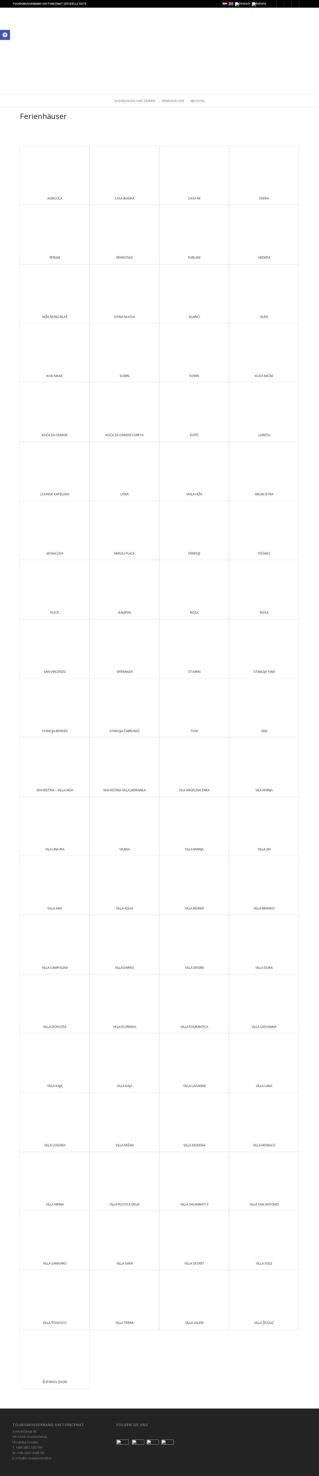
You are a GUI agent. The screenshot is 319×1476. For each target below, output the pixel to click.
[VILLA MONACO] (264, 1115)
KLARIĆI (194, 316)
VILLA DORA (264, 967)
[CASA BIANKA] (124, 169)
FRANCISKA (124, 257)
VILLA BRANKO (264, 908)
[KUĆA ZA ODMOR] (54, 405)
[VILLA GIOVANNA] (264, 997)
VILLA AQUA (124, 908)
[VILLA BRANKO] (264, 878)
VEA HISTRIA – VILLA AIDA (54, 790)
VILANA (124, 849)
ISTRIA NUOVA (124, 316)
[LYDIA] (124, 464)
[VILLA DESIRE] (194, 938)
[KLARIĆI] (194, 287)
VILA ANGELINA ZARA (194, 790)
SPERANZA (125, 671)
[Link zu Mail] (303, 3)
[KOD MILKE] (54, 346)
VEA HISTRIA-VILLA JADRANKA (124, 790)
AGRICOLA (54, 198)
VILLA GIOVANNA (264, 1026)
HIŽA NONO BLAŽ (54, 316)
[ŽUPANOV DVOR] (54, 1352)
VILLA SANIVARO (55, 1263)
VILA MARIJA (264, 790)
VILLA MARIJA (194, 849)
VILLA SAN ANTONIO (264, 1204)
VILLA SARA (124, 1263)
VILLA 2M (264, 849)
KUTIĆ (194, 435)
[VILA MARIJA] (264, 760)
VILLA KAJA (54, 1085)
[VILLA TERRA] (124, 1293)
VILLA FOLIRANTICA (194, 1026)
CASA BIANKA (124, 198)
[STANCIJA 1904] (264, 642)
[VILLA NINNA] (54, 1174)
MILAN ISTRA (264, 494)
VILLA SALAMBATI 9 (194, 1204)
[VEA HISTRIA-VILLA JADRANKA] (124, 760)
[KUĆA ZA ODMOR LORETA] (124, 405)
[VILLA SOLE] (264, 1234)
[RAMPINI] (124, 583)
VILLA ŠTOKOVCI (55, 1322)
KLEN (264, 316)
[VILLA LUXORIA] (54, 1115)
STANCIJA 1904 (264, 671)
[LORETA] (264, 405)
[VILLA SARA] (124, 1234)
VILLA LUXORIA (55, 1145)
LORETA (264, 435)
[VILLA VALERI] (194, 1293)
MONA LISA (55, 553)
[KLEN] (264, 287)
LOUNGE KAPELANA (54, 494)
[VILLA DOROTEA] (54, 997)
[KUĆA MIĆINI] (264, 346)
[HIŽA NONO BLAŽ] (54, 287)
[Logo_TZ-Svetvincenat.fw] (32, 18)
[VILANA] (124, 819)
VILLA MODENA (194, 1145)
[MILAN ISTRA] (264, 464)
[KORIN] (124, 346)
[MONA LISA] (54, 524)
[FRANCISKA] (124, 228)
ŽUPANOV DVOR (55, 1381)
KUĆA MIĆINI (264, 376)
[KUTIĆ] (194, 405)
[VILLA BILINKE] (194, 878)
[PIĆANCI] (264, 524)
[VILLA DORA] (264, 938)
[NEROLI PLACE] (124, 524)
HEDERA (264, 257)
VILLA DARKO (124, 967)
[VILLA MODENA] (194, 1115)
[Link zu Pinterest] (295, 3)
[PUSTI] (54, 583)
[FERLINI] (54, 228)
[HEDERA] (264, 228)
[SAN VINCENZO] (54, 642)
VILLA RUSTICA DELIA (124, 1204)
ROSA (194, 612)
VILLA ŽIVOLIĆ (264, 1322)
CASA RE (194, 198)
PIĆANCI (264, 553)
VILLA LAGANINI (194, 1085)
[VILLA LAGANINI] (194, 1056)
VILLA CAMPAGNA (55, 967)
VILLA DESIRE (194, 967)
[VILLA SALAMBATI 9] (194, 1174)
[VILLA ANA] (54, 878)
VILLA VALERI (194, 1322)
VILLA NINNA (55, 1204)
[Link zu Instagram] (287, 3)
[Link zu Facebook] (280, 3)
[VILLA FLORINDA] (124, 997)
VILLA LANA (264, 1085)
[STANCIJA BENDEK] (54, 701)
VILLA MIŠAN (125, 1145)
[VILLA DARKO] (124, 938)
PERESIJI (194, 553)
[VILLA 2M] (264, 819)
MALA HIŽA (194, 494)
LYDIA (124, 494)
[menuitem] (87, 18)
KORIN (124, 376)
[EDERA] (264, 169)
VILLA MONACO (264, 1145)
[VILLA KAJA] (54, 1056)
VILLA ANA (54, 908)
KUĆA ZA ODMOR (55, 435)
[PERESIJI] (194, 524)
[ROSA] (194, 583)
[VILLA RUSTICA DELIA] (124, 1174)
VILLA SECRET (194, 1263)
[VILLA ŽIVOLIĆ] (264, 1293)
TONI (194, 731)
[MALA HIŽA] (194, 464)
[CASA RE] (194, 169)
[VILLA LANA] (264, 1056)
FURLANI (194, 257)
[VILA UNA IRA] (54, 819)
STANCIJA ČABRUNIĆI (124, 731)
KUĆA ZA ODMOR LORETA (125, 435)
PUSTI (54, 612)
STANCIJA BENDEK (55, 731)
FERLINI (55, 257)
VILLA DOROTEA (54, 1026)
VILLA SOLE (264, 1263)
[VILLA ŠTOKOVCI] (54, 1293)
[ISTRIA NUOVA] (124, 287)
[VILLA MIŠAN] (124, 1115)
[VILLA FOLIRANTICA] (194, 997)
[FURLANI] (194, 228)
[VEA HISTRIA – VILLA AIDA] (54, 760)
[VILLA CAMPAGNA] (54, 938)
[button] (5, 35)
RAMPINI (124, 612)
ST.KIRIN (194, 671)
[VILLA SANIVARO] (54, 1234)
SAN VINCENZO (55, 671)
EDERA (264, 198)
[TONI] (194, 701)
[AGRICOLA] (54, 169)
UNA (264, 731)
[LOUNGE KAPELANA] (54, 464)
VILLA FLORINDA (124, 1026)
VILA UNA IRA (54, 849)
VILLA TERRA (125, 1322)
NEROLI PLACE (124, 553)
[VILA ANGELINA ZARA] (194, 760)
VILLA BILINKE (194, 908)
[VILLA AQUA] (124, 878)
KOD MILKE (55, 376)
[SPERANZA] (124, 642)
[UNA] (264, 701)
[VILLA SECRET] (194, 1234)
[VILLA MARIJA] (194, 819)
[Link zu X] (272, 3)
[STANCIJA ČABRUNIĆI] (124, 701)
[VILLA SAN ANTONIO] (264, 1174)
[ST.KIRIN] (194, 642)
